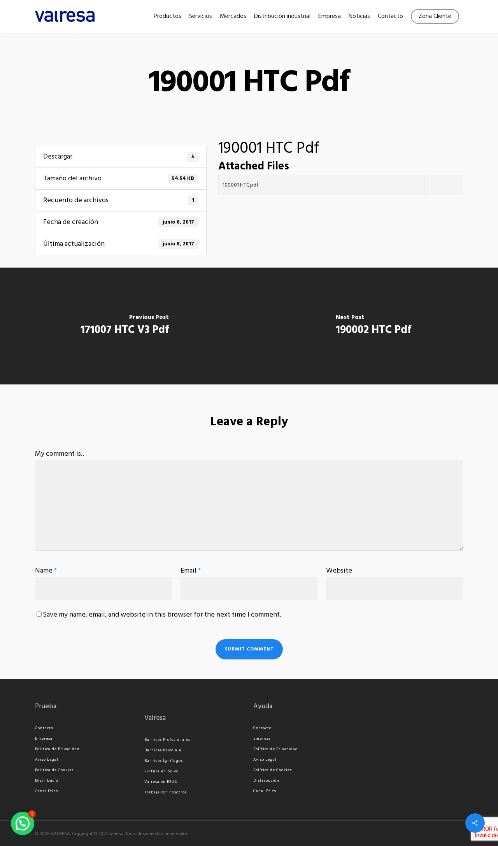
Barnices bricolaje (162, 750)
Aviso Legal (46, 759)
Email (191, 570)
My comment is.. (59, 454)
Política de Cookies (54, 770)
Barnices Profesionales (167, 740)
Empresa (44, 738)
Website (339, 570)
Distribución (48, 780)
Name (46, 570)
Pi (146, 771)
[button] (22, 823)
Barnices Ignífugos (163, 761)
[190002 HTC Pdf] (373, 326)
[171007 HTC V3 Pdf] (124, 326)
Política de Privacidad (57, 749)
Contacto (44, 728)
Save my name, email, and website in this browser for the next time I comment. (162, 614)
